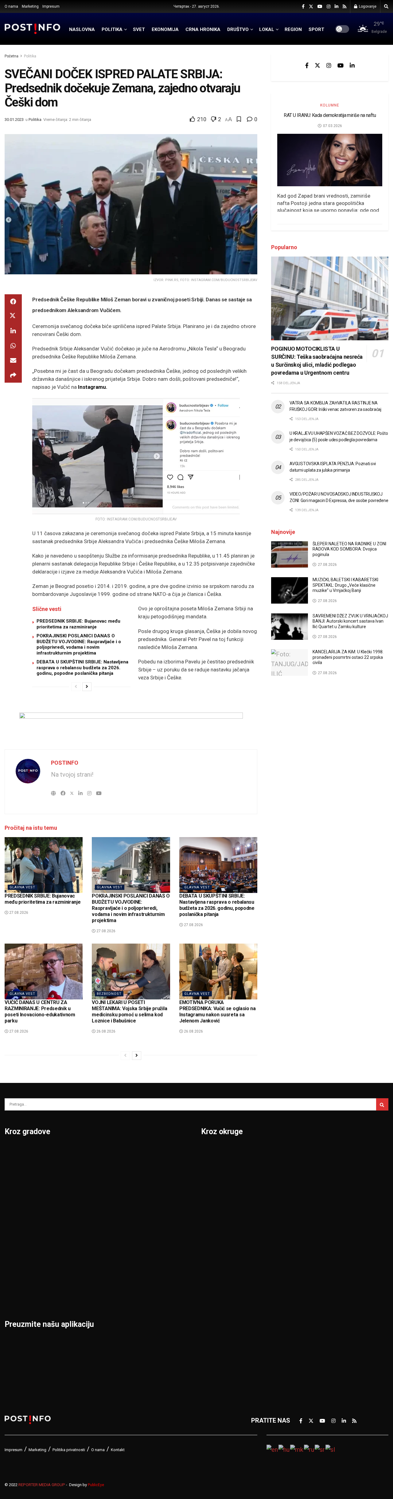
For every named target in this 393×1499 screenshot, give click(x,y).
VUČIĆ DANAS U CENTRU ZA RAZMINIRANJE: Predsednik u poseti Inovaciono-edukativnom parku (40, 1011)
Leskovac (18, 1279)
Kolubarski (216, 1231)
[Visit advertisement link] (131, 726)
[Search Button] (386, 6)
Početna (11, 56)
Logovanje (367, 6)
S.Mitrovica (152, 1167)
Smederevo (86, 1295)
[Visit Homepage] (32, 29)
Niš (74, 1151)
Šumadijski (309, 1263)
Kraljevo (16, 1247)
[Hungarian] (284, 1449)
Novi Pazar (85, 1167)
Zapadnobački (314, 1311)
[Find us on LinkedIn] (336, 6)
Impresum (51, 6)
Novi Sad (82, 1183)
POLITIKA (112, 29)
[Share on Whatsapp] (13, 345)
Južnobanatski (221, 1215)
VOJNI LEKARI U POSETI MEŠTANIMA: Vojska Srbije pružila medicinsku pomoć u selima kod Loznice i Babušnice (129, 1011)
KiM (206, 1247)
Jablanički (215, 1183)
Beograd (17, 1151)
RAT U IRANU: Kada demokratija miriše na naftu (330, 115)
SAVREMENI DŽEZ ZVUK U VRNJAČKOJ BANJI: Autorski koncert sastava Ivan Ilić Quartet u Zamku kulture (350, 621)
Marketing (30, 6)
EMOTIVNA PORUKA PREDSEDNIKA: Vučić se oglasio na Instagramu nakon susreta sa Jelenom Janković (217, 1011)
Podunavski (217, 1343)
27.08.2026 (18, 912)
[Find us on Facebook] (303, 6)
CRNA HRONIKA (202, 29)
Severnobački (313, 1199)
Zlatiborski (309, 1327)
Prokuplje (83, 1263)
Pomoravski (311, 1151)
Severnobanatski (318, 1215)
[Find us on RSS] (344, 6)
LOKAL (266, 29)
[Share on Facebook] (13, 301)
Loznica (16, 1295)
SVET (139, 29)
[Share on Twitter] (13, 316)
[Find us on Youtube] (319, 6)
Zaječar (146, 1263)
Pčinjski (212, 1311)
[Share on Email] (13, 360)
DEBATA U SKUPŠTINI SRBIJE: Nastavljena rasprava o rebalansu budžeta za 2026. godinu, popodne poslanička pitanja (82, 667)
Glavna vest (22, 887)
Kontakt (118, 1449)
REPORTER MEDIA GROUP (41, 1484)
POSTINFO (64, 762)
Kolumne (329, 105)
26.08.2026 (105, 1031)
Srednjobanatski (317, 1231)
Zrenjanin (149, 1279)
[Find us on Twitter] (311, 6)
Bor (10, 1167)
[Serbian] (320, 1449)
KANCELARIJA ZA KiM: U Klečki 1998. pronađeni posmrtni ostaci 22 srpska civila (348, 657)
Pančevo (82, 1199)
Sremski (305, 1247)
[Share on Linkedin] (13, 331)
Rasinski (306, 1167)
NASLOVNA (82, 29)
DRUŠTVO (238, 29)
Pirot (77, 1215)
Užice (143, 1199)
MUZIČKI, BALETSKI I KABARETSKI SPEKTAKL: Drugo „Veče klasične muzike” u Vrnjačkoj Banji (345, 585)
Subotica (148, 1183)
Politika (30, 56)
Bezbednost (109, 994)
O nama (11, 6)
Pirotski (212, 1327)
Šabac (78, 1279)
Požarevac (85, 1231)
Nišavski (213, 1295)
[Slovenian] (330, 1449)
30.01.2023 (14, 119)
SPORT (316, 29)
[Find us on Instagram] (328, 6)
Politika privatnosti (69, 1449)
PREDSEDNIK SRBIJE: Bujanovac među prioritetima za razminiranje (78, 624)
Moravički (215, 1279)
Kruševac (18, 1263)
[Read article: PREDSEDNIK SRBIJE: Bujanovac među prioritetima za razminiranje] (44, 865)
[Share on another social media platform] (13, 375)
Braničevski (217, 1167)
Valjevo (146, 1215)
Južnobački (217, 1199)
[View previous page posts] (75, 686)
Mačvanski (216, 1263)
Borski (210, 1151)
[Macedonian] (297, 1449)
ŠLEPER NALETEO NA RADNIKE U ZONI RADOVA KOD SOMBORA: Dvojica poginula (349, 549)
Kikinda (15, 1215)
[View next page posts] (86, 686)
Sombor (147, 1151)
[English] (272, 1449)
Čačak (13, 1183)
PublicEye (96, 1485)
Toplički (305, 1279)
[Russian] (309, 1449)
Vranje (145, 1231)
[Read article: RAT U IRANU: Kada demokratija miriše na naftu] (329, 160)
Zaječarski (309, 1295)
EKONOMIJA (165, 29)
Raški (301, 1183)
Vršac (144, 1247)
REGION (293, 29)
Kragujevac (20, 1231)
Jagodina (18, 1199)
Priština (80, 1247)
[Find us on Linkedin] (352, 65)
